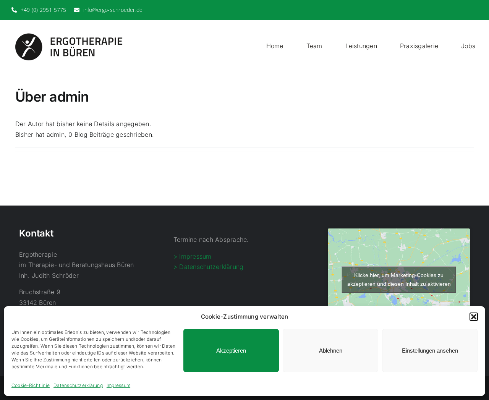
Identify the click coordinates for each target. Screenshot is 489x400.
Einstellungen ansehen (430, 350)
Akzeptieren (231, 350)
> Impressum (192, 256)
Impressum (118, 385)
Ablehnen (330, 350)
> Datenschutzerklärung (208, 266)
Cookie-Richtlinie (30, 385)
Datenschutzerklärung (78, 385)
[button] (474, 317)
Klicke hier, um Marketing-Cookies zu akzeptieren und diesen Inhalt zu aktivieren (399, 279)
